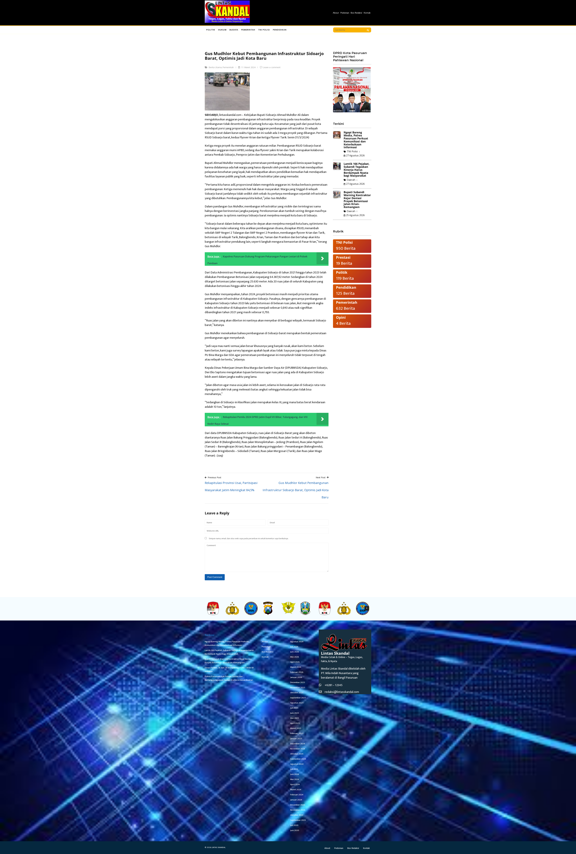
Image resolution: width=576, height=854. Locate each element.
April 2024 (295, 784)
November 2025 (297, 687)
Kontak (367, 12)
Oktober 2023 (296, 815)
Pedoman (344, 12)
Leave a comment (271, 67)
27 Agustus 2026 (355, 155)
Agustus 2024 (296, 764)
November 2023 (297, 810)
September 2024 (298, 759)
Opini (341, 317)
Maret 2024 (295, 789)
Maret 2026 (295, 667)
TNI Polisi (264, 30)
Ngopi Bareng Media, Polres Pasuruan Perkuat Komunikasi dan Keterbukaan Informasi (356, 140)
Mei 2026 (294, 657)
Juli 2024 (294, 769)
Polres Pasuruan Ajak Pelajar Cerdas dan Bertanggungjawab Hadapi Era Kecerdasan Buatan (229, 678)
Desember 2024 (297, 744)
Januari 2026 (296, 677)
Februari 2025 (296, 733)
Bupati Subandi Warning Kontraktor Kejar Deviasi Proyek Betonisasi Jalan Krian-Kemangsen (357, 199)
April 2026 (295, 662)
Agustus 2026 (296, 641)
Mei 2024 (294, 779)
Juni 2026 (294, 652)
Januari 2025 (296, 738)
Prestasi (343, 257)
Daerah (351, 179)
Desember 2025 (297, 682)
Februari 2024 (296, 795)
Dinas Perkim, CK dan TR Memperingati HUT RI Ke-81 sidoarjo (229, 669)
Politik (210, 30)
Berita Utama (215, 67)
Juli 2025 (294, 708)
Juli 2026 (294, 647)
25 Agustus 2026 (355, 215)
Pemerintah (248, 30)
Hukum (222, 30)
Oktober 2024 (296, 754)
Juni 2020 (294, 830)
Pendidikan (279, 30)
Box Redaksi (356, 12)
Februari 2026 (296, 672)
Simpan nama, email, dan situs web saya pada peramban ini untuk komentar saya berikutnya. (248, 538)
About (336, 12)
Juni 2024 (294, 774)
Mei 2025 (294, 718)
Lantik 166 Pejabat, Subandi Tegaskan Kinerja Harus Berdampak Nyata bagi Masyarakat (356, 169)
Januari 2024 (296, 800)
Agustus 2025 (296, 703)
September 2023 (298, 820)
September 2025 (298, 698)
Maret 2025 (295, 728)
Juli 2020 (294, 825)
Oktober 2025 (296, 692)
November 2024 (297, 749)
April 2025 (295, 723)
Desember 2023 (297, 805)
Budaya (234, 30)
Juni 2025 (294, 713)
